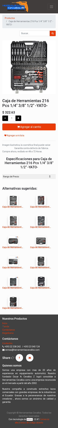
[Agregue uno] (18, 118)
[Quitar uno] (5, 118)
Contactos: (7, 343)
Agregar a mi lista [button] (15, 135)
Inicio (4, 323)
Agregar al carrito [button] (30, 126)
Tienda (6, 326)
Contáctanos (8, 330)
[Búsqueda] (53, 33)
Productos (10, 18)
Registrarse (8, 333)
